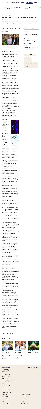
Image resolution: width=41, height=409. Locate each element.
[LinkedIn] (36, 367)
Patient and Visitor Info (6, 396)
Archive (35, 2)
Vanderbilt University (24, 398)
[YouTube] (31, 367)
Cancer (3, 15)
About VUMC (23, 405)
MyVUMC (16, 7)
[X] (34, 367)
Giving (3, 401)
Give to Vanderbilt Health (6, 376)
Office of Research (24, 399)
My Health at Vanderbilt (6, 383)
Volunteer (22, 401)
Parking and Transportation (25, 394)
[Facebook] (29, 367)
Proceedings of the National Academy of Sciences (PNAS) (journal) (30, 65)
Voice (12, 7)
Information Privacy (5, 403)
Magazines (21, 7)
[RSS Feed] (28, 367)
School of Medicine (24, 396)
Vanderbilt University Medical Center (8, 380)
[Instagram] (33, 367)
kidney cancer (27, 57)
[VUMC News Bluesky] (37, 367)
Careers (3, 405)
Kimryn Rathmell (7, 110)
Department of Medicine (29, 54)
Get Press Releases (27, 3)
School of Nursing (5, 398)
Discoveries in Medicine (6, 385)
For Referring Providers (6, 387)
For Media (8, 8)
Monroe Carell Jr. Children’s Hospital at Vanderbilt (10, 381)
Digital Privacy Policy (24, 403)
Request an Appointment (6, 388)
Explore (4, 7)
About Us (32, 3)
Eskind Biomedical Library (6, 399)
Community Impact (27, 8)
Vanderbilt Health (5, 378)
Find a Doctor (4, 394)
